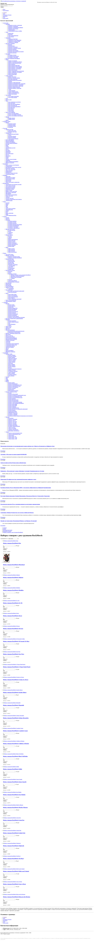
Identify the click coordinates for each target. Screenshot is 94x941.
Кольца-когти (11, 389)
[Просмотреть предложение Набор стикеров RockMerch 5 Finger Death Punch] (14, 664)
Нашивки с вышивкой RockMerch (15, 27)
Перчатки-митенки (12, 52)
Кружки (7, 144)
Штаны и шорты (9, 234)
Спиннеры (8, 341)
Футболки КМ (11, 268)
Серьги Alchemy (11, 372)
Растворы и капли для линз (12, 173)
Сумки (9, 89)
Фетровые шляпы (12, 126)
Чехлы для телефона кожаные (14, 114)
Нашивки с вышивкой (13, 26)
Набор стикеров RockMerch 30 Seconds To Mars (16, 641)
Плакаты (10, 279)
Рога (9, 323)
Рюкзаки (10, 81)
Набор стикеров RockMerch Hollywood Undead (16, 871)
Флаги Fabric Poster (12, 294)
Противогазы (8, 283)
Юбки (7, 247)
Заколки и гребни (12, 359)
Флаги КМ (10, 266)
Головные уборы (6, 121)
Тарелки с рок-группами (11, 159)
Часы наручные (11, 103)
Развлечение (8, 284)
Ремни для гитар (9, 195)
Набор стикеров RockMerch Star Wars (13, 654)
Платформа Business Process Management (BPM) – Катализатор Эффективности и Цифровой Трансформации (26, 487)
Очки (7, 32)
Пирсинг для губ (12, 420)
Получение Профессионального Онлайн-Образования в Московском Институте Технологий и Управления (25, 496)
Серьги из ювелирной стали (14, 434)
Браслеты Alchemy (12, 356)
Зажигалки (8, 176)
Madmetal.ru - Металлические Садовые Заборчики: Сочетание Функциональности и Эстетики (22, 471)
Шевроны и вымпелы (10, 351)
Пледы (7, 148)
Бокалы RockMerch (10, 140)
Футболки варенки (12, 221)
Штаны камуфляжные (13, 244)
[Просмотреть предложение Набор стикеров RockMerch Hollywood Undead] (13, 868)
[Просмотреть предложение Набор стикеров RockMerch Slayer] (11, 613)
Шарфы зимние (11, 118)
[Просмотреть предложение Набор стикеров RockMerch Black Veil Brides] (13, 753)
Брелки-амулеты (11, 305)
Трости (7, 348)
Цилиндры (10, 127)
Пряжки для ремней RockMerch (15, 61)
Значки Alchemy (11, 362)
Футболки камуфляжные (13, 225)
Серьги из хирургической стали (15, 433)
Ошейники (8, 37)
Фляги (7, 349)
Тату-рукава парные (12, 97)
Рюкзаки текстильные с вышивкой (15, 84)
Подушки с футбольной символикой (16, 291)
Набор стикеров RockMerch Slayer (12, 615)
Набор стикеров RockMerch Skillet (12, 769)
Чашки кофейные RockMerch (12, 161)
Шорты (9, 238)
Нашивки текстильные (13, 28)
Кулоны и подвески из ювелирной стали (17, 395)
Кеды (7, 211)
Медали (10, 367)
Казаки (7, 210)
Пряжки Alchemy (12, 370)
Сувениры (5, 302)
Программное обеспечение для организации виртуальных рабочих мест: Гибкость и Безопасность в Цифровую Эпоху (28, 446)
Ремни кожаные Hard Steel (14, 65)
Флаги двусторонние (12, 295)
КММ (7, 214)
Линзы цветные (9, 170)
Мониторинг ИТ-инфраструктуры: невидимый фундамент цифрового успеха (18, 479)
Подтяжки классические (13, 56)
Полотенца (8, 152)
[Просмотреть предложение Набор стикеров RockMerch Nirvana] (11, 626)
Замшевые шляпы (12, 123)
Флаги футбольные (12, 292)
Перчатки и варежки (10, 43)
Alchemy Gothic (9, 354)
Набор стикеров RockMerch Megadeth (13, 705)
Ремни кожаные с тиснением (14, 68)
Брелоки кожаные (12, 312)
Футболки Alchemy (12, 374)
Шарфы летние (11, 119)
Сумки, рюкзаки (9, 75)
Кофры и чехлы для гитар (11, 191)
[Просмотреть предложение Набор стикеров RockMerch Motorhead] (6, 562)
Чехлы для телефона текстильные (15, 115)
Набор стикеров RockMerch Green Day (13, 820)
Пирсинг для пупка (12, 421)
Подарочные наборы (10, 336)
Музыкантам (6, 183)
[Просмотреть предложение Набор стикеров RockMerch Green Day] (12, 817)
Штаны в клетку (11, 241)
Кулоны (10, 392)
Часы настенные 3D (12, 105)
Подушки (8, 150)
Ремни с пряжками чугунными (15, 72)
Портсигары (8, 181)
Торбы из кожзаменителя (13, 92)
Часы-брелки (11, 108)
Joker (7, 378)
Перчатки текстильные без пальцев (16, 51)
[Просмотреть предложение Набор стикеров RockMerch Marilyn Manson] (13, 805)
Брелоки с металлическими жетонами (16, 317)
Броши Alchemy (11, 357)
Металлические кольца (13, 390)
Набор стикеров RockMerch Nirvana (13, 628)
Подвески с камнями (12, 414)
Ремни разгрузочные (12, 69)
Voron (7, 379)
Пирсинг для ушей (12, 422)
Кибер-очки (10, 33)
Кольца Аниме (11, 382)
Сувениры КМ (11, 265)
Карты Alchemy (11, 364)
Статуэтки (8, 342)
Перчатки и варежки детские (14, 48)
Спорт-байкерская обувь (11, 215)
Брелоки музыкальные (13, 313)
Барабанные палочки (10, 187)
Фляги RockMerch (9, 350)
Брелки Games (11, 304)
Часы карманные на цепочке (14, 102)
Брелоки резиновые (12, 315)
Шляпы (7, 122)
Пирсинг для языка (12, 423)
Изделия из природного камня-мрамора (14, 318)
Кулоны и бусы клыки (13, 394)
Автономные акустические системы (13, 184)
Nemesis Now (8, 132)
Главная (5, 12)
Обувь (4, 201)
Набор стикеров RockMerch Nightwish (13, 845)
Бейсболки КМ (11, 261)
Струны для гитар (9, 198)
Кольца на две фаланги (13, 387)
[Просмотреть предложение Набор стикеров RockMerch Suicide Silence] (13, 690)
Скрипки (8, 197)
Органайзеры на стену (10, 147)
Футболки (8, 220)
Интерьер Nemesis (12, 136)
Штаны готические (12, 242)
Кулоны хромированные (13, 407)
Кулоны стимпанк (12, 406)
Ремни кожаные (11, 64)
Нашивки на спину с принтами (15, 25)
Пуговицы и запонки (12, 371)
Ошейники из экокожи (13, 42)
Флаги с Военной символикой (14, 299)
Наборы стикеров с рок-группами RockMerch (21, 274)
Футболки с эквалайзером (14, 228)
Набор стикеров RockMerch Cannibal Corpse (15, 730)
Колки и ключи (9, 190)
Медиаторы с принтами (11, 192)
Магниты (8, 328)
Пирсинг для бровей (12, 419)
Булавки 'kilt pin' (11, 230)
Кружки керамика (12, 320)
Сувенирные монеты (10, 346)
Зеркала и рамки (11, 360)
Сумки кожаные (11, 90)
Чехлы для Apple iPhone (13, 113)
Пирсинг (8, 417)
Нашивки (8, 24)
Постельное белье (9, 153)
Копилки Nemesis (12, 137)
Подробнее (3, 450)
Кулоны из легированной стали (15, 396)
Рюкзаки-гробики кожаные (14, 87)
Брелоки (7, 303)
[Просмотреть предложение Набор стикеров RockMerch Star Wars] (11, 651)
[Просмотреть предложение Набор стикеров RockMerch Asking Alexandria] (13, 715)
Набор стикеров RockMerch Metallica (13, 590)
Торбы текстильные (12, 94)
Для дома (5, 128)
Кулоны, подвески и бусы (11, 391)
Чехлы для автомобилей (11, 300)
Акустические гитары (10, 186)
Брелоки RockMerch (12, 309)
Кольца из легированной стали (15, 384)
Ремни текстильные (12, 73)
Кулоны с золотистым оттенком (15, 402)
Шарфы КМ (10, 269)
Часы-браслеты (11, 107)
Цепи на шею (9, 99)
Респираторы (8, 285)
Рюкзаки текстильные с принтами (15, 85)
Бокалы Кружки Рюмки (13, 134)
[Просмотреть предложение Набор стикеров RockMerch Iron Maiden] (12, 792)
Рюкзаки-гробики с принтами (14, 88)
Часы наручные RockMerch (14, 104)
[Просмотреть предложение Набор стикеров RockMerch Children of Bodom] (13, 741)
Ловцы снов (8, 327)
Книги (9, 272)
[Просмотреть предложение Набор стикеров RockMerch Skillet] (11, 766)
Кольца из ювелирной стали (14, 386)
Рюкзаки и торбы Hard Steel (14, 82)
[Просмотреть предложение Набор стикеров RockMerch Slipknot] (11, 575)
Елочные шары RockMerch (11, 143)
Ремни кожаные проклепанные (15, 66)
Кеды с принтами (9, 213)
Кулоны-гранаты (11, 410)
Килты (9, 231)
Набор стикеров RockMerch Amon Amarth (14, 782)
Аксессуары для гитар (10, 185)
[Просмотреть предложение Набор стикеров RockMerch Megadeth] (11, 702)
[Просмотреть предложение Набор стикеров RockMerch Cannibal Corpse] (13, 728)
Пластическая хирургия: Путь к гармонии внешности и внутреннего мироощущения (20, 504)
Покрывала (8, 151)
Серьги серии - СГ (12, 436)
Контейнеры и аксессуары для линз (13, 167)
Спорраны (10, 232)
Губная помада (9, 166)
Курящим (5, 175)
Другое (9, 135)
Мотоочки (10, 34)
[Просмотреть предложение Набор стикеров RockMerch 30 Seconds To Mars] (14, 638)
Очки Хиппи (11, 36)
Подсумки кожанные (12, 79)
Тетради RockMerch (12, 280)
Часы (7, 100)
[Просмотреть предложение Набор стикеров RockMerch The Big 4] (11, 856)
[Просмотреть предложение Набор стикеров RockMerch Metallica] (11, 587)
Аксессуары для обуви (10, 208)
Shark (7, 205)
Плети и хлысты (9, 335)
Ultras (7, 207)
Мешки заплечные (12, 76)
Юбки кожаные (11, 249)
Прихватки (8, 155)
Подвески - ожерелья (12, 413)
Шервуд (10, 233)
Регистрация (6, 10)
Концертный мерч (10, 258)
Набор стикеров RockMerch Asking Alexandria (16, 718)
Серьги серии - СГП (12, 437)
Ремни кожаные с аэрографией (15, 67)
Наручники (8, 334)
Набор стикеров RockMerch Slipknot (13, 577)
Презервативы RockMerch (11, 339)
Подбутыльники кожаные (11, 337)
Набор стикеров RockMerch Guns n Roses (14, 884)
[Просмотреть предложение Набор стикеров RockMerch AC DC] (11, 600)
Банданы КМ (11, 260)
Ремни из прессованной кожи (14, 63)
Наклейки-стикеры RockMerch (17, 276)
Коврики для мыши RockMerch (15, 257)
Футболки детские (12, 222)
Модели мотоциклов (10, 329)
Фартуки (7, 218)
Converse (7, 202)
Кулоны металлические (13, 399)
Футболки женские (12, 223)
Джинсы (10, 237)
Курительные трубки (10, 178)
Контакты (5, 16)
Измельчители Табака (10, 177)
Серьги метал (11, 435)
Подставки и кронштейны (11, 194)
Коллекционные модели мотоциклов (16, 331)
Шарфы (7, 116)
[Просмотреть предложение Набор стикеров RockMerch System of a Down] (13, 677)
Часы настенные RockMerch (14, 106)
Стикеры (13, 278)
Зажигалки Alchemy (12, 358)
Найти (2, 7)
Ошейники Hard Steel (13, 39)
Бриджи (10, 236)
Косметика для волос (10, 168)
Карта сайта (5, 18)
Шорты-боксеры (11, 240)
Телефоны (8, 160)
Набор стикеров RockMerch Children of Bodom (16, 743)
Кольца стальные (12, 388)
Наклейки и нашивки (13, 264)
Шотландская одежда (10, 229)
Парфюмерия (8, 171)
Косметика (5, 163)
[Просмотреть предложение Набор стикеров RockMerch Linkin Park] (12, 830)
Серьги (7, 431)
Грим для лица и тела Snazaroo (12, 165)
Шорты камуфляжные (13, 239)
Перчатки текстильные (13, 50)
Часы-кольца (11, 110)
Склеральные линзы (10, 174)
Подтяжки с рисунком (13, 57)
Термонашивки (11, 29)
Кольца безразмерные (13, 383)
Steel (7, 206)
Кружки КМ (11, 262)
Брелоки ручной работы (13, 316)
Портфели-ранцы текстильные (15, 80)
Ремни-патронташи (12, 74)
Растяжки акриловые (12, 425)
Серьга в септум (11, 427)
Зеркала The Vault (12, 130)
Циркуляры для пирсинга (13, 430)
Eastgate (7, 376)
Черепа (9, 325)
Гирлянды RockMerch (10, 142)
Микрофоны (8, 193)
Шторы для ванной (10, 162)
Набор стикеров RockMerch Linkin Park (14, 833)
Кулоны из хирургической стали (15, 397)
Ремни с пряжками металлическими (16, 71)
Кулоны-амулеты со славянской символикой (17, 409)
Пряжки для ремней (12, 60)
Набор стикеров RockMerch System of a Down (15, 679)
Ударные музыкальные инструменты (14, 199)
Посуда (7, 154)
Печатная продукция (10, 270)
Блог (4, 13)
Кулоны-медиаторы (12, 411)
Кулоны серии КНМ (12, 404)
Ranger (7, 203)
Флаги (7, 293)
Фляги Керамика (11, 324)
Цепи (7, 98)
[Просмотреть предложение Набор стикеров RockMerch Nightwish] (12, 843)
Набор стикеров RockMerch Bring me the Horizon (16, 897)
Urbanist (7, 217)
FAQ (4, 17)
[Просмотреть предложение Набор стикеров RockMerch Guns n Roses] (12, 881)
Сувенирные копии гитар (11, 344)
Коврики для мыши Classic (14, 256)
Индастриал (10, 418)
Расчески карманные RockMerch (13, 58)
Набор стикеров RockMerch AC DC (13, 603)
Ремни (7, 59)
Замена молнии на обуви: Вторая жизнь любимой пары (13, 462)
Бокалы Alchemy (11, 355)
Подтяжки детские (12, 55)
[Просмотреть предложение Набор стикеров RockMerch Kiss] (10, 540)
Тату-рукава (8, 95)
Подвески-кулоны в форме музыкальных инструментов (20, 415)
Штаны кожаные (11, 245)
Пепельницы (8, 179)
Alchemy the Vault (9, 129)
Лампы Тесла (8, 326)
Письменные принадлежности (14, 368)
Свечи (7, 158)
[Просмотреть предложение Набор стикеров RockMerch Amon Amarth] (12, 779)
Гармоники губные (10, 189)
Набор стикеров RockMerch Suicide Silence (14, 692)
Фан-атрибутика (9, 289)
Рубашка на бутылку (10, 340)
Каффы (7, 380)
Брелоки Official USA (13, 308)
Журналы (10, 271)
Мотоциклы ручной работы (14, 332)
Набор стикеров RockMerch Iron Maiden (14, 794)
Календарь (10, 363)
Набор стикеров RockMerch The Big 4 (13, 858)
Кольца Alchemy (11, 365)
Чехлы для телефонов (10, 112)
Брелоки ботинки (12, 310)
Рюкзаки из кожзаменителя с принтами (16, 83)
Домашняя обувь (9, 209)
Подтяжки (8, 53)
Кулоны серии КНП (12, 405)
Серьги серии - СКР (12, 438)
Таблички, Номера (10, 347)
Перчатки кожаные (12, 49)
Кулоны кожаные (12, 398)
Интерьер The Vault (12, 131)
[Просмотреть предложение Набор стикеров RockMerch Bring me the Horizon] (14, 894)
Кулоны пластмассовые (13, 400)
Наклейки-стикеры (12, 273)
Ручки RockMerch (9, 286)
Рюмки (7, 157)
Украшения (5, 352)
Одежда (4, 216)
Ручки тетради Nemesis (13, 138)
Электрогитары (9, 200)
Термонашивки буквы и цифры (15, 31)
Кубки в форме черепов (13, 321)
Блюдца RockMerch (10, 139)
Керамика (8, 319)
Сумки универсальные (13, 91)
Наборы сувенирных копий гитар (13, 333)
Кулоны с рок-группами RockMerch (16, 403)
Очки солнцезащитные (13, 35)
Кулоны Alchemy (12, 366)
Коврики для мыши (10, 255)
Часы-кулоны (11, 111)
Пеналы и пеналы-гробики (14, 77)
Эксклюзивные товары (11, 301)
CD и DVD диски (9, 254)
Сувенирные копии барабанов (12, 343)
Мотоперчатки (11, 45)
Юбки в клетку (11, 248)
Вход (4, 9)
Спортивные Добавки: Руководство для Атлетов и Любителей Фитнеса (17, 512)
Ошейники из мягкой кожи (14, 41)
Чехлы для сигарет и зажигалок (12, 182)
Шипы (7, 120)
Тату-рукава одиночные (13, 96)
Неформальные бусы (12, 412)
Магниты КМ (11, 263)
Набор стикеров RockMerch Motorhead (14, 564)
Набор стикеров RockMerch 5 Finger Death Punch (16, 667)
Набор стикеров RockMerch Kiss (12, 543)
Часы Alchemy (11, 375)
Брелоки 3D (10, 307)
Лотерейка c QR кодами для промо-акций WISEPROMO (14, 454)
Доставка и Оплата (7, 14)
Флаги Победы (11, 297)
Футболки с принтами (13, 226)
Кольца (7, 381)
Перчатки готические (13, 47)
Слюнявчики (11, 288)
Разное (4, 253)
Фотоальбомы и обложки (13, 281)
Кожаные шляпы (11, 124)
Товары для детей (9, 287)
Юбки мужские (11, 250)
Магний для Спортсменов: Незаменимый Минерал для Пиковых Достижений (19, 520)
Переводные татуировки (16, 277)
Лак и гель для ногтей (10, 169)
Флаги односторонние (13, 296)
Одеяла (7, 146)
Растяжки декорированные (14, 426)
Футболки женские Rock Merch (15, 224)
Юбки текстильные (12, 252)
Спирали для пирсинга (13, 429)
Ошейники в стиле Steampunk (14, 40)
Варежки (10, 44)
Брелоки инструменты (13, 311)
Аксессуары (5, 22)
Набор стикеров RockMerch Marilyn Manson (15, 807)
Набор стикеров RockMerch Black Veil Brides (15, 756)
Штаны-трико (11, 246)
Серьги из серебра (12, 428)
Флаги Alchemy (11, 373)
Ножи (7, 145)
